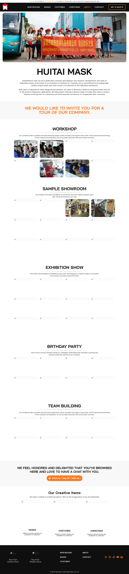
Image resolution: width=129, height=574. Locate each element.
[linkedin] (122, 557)
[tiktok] (114, 557)
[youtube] (118, 557)
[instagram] (110, 557)
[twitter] (106, 557)
